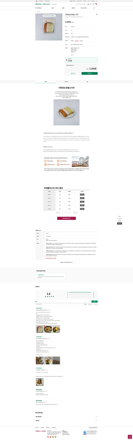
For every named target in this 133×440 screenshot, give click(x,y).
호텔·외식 (73, 8)
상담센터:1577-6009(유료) (66, 434)
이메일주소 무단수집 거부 (65, 433)
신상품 (63, 8)
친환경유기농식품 (46, 4)
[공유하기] (97, 14)
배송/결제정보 (39, 416)
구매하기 (89, 73)
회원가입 (84, 1)
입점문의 (42, 427)
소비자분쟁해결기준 (65, 432)
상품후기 (66, 81)
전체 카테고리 (39, 8)
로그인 (89, 1)
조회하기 (82, 194)
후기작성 (94, 301)
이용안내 (92, 1)
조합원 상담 (119, 221)
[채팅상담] (129, 436)
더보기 (72, 54)
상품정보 (45, 81)
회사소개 (37, 427)
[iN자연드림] (36, 1)
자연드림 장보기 (47, 1)
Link (96, 1)
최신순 (85, 304)
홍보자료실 (54, 427)
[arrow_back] (59, 213)
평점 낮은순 (96, 304)
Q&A (87, 81)
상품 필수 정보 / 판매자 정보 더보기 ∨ (66, 262)
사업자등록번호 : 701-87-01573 (56, 431)
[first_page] (57, 213)
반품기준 (37, 420)
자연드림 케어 (41, 1)
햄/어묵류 (38, 11)
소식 (94, 8)
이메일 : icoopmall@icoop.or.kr (52, 434)
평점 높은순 (90, 304)
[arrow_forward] (74, 213)
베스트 (53, 8)
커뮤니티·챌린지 (84, 8)
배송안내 (119, 216)
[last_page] (76, 213)
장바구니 (73, 73)
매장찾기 (48, 427)
